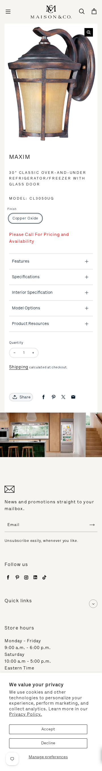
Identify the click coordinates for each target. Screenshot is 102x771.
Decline (48, 743)
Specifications (26, 276)
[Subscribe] (92, 525)
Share (25, 397)
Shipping (18, 366)
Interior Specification (32, 292)
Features (20, 261)
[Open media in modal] (88, 32)
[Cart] (94, 11)
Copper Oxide (25, 218)
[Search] (81, 11)
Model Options (26, 307)
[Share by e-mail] (73, 397)
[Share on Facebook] (43, 397)
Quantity (16, 343)
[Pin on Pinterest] (53, 397)
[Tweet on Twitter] (63, 397)
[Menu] (8, 11)
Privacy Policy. (25, 714)
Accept (48, 729)
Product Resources (30, 323)
